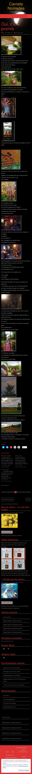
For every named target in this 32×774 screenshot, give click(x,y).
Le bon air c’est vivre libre (18, 685)
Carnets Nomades (16, 6)
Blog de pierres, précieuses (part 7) (12, 621)
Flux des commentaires (9, 703)
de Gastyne (6, 671)
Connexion (6, 695)
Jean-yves (6, 668)
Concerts (23, 750)
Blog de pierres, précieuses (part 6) (12, 624)
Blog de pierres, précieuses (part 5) (12, 628)
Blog (13, 751)
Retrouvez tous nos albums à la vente (11, 535)
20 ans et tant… (7, 617)
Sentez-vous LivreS (23, 751)
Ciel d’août (17, 675)
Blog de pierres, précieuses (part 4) (12, 632)
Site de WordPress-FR (9, 707)
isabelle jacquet (7, 675)
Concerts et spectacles (21, 747)
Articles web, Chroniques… (12, 757)
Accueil (7, 751)
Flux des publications (9, 699)
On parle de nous (10, 755)
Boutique (24, 756)
